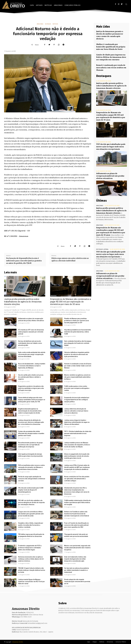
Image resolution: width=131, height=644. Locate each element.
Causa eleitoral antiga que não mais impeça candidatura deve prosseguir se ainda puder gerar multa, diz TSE (31, 399)
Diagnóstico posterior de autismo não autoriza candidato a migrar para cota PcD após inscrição (31, 388)
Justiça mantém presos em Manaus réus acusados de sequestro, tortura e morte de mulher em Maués (77, 445)
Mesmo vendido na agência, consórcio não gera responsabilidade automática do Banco (77, 377)
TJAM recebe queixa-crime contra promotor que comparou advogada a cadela (76, 388)
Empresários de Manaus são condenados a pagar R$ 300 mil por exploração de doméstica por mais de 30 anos (70, 301)
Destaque (48, 24)
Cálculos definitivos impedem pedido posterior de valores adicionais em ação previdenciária (76, 354)
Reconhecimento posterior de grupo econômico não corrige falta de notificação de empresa (30, 445)
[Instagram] (118, 4)
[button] (126, 4)
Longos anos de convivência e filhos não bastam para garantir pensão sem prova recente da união (31, 514)
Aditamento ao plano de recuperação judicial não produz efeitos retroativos (110, 175)
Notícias (55, 24)
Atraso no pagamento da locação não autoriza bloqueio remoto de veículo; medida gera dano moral (76, 456)
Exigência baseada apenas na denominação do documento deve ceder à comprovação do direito (29, 411)
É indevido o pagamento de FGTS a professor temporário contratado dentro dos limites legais (29, 548)
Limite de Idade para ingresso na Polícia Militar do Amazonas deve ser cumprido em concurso (111, 57)
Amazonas (40, 24)
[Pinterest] (54, 45)
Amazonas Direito (17, 642)
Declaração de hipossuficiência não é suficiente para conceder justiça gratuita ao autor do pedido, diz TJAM (24, 260)
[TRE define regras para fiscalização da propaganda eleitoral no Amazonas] (10, 537)
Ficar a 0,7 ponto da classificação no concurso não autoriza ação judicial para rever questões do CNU (76, 525)
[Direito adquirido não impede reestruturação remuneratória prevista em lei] (56, 582)
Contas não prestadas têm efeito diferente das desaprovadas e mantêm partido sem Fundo (31, 433)
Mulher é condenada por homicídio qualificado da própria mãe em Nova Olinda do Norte (110, 46)
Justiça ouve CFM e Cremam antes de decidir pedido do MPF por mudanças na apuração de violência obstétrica (77, 467)
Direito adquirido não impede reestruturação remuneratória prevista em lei (77, 581)
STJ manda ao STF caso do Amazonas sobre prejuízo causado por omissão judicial (31, 332)
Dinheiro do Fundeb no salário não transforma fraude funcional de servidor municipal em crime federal (76, 514)
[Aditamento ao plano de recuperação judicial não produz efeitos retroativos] (10, 322)
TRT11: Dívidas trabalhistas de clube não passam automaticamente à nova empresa (77, 433)
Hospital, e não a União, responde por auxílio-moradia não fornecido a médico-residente (30, 525)
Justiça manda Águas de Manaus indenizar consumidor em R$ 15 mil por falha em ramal (31, 581)
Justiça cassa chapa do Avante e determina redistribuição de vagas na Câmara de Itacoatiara (76, 422)
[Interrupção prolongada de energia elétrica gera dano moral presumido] (10, 457)
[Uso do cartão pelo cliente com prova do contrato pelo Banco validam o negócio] (10, 378)
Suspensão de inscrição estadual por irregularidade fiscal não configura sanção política (76, 399)
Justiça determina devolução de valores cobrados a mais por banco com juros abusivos (76, 411)
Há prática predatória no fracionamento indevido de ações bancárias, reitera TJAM (77, 332)
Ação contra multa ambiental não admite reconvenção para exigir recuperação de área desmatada (31, 354)
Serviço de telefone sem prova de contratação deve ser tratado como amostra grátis (30, 343)
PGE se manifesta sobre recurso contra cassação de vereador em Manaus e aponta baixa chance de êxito (31, 467)
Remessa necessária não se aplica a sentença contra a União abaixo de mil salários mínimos (31, 559)
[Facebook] (115, 4)
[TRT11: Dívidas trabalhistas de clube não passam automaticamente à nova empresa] (56, 434)
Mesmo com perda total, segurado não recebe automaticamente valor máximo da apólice (77, 548)
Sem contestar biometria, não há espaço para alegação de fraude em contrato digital (77, 343)
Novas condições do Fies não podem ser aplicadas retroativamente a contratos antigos (76, 479)
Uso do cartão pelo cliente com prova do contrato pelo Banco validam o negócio (30, 377)
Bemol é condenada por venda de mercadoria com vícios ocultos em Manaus (111, 67)
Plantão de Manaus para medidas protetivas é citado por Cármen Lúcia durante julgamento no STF (76, 320)
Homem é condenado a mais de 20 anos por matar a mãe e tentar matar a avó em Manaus (77, 366)
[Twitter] (121, 4)
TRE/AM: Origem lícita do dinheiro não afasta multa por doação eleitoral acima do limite (31, 570)
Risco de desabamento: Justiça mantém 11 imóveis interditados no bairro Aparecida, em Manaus (31, 366)
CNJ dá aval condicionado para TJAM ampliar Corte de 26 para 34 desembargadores (30, 490)
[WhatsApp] (59, 45)
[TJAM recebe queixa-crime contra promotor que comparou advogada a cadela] (56, 389)
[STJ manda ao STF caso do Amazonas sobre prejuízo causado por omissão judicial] (10, 333)
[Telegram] (63, 45)
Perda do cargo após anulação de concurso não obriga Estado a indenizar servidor (31, 479)
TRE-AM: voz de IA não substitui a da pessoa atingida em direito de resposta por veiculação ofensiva (31, 502)
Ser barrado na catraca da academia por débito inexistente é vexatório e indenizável (76, 570)
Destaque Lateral (102, 249)
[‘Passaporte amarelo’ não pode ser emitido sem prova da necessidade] (56, 537)
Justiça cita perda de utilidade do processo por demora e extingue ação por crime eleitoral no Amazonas (31, 422)
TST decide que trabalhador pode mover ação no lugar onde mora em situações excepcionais (110, 146)
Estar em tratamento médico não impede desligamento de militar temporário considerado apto (75, 559)
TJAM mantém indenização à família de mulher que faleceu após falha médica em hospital (77, 502)
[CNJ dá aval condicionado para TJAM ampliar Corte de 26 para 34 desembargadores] (10, 491)
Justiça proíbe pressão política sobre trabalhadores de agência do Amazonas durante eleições (23, 301)
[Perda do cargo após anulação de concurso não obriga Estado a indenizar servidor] (10, 480)
